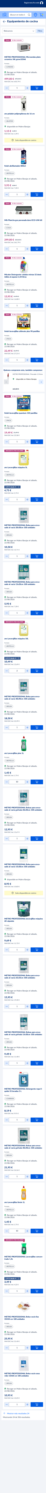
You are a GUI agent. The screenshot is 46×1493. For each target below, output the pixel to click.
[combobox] (20, 15)
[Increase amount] (27, 88)
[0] (41, 15)
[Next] (41, 381)
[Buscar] (29, 15)
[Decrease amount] (6, 88)
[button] (19, 31)
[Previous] (6, 381)
